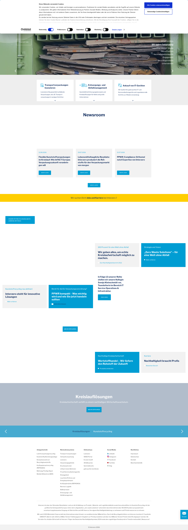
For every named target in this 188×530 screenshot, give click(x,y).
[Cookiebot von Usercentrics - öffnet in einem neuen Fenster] (26, 29)
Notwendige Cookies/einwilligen (158, 11)
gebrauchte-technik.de (91, 469)
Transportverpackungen (68, 454)
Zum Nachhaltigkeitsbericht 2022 (111, 263)
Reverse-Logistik (65, 486)
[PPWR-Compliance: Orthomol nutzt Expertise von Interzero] (133, 136)
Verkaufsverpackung (67, 457)
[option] (94, 37)
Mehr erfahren (12, 301)
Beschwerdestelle (136, 463)
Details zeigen (117, 30)
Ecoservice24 (88, 460)
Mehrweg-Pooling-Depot (45, 471)
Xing (110, 466)
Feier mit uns (23, 42)
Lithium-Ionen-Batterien (68, 469)
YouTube (112, 463)
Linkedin (112, 454)
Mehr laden (94, 185)
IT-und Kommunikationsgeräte (70, 472)
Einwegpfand (64, 475)
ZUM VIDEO (104, 297)
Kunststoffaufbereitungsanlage (47, 457)
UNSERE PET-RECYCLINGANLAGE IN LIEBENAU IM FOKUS (19, 220)
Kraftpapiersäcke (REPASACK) (70, 483)
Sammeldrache (89, 466)
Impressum (134, 454)
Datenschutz (135, 457)
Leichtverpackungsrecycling (46, 454)
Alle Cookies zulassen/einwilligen (158, 5)
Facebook (112, 460)
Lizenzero (63, 460)
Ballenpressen (64, 490)
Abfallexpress (88, 463)
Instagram (112, 457)
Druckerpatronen (66, 466)
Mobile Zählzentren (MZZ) (45, 474)
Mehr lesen (45, 172)
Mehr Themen (94, 71)
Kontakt (184, 516)
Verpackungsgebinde (67, 463)
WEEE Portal (88, 457)
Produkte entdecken (106, 368)
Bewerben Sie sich (152, 366)
